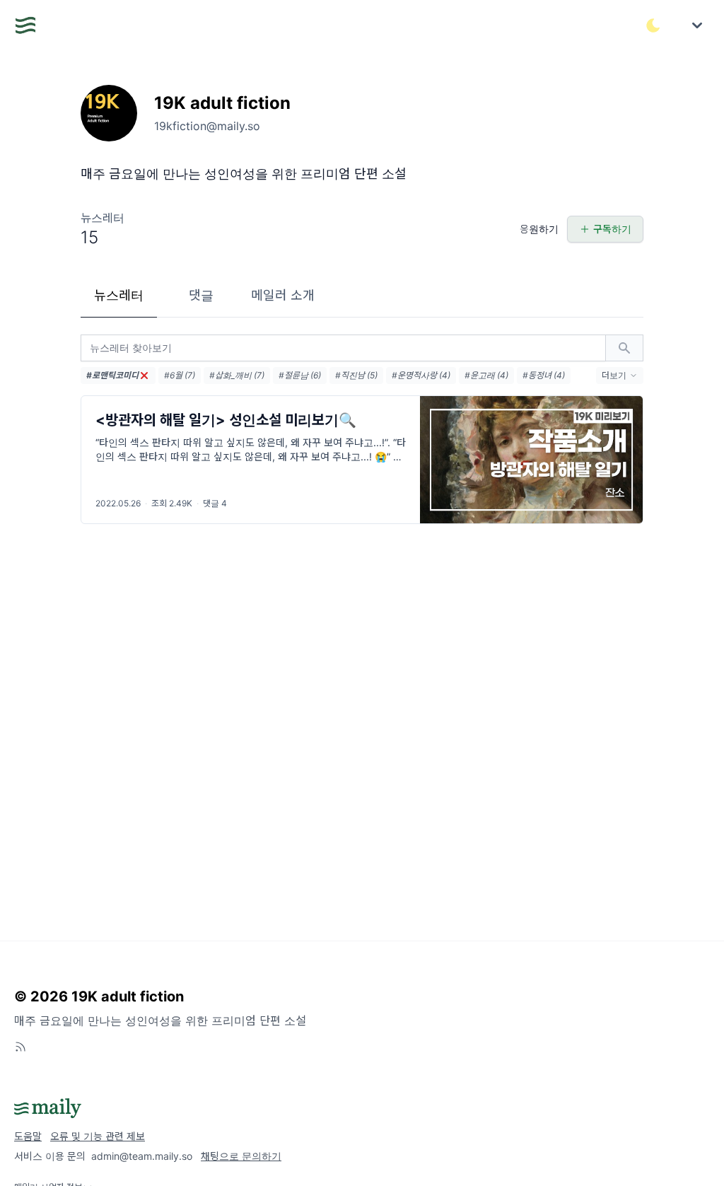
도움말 (28, 1136)
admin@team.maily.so (141, 1156)
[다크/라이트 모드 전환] (653, 25)
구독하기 (612, 229)
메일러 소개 (283, 295)
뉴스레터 (119, 295)
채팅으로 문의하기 (241, 1156)
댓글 (201, 295)
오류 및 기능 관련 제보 (97, 1136)
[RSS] (20, 1046)
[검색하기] (624, 348)
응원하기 (539, 229)
